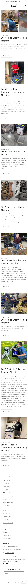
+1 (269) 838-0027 (9, 553)
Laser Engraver (6, 486)
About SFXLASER (7, 513)
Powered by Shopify (19, 582)
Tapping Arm (6, 505)
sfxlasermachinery (11, 582)
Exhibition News (7, 516)
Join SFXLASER (6, 519)
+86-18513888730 (17, 549)
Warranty (5, 532)
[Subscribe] (22, 573)
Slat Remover (6, 499)
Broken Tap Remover (8, 502)
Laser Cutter (6, 489)
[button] (2, 5)
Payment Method (7, 535)
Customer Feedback (8, 523)
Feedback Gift (6, 526)
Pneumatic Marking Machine (10, 496)
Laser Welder (6, 483)
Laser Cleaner (6, 480)
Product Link (6, 55)
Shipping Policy (7, 538)
